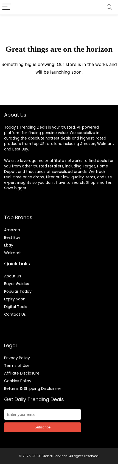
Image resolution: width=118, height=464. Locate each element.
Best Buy (12, 237)
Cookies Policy (17, 381)
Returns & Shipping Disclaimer (32, 388)
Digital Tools (15, 306)
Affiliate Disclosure (22, 373)
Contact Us (15, 314)
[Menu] (6, 7)
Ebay (8, 245)
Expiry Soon (15, 299)
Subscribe (42, 427)
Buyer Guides (16, 283)
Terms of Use (17, 365)
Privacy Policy (17, 358)
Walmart (12, 253)
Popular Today (18, 291)
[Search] (109, 7)
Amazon (12, 230)
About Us (12, 276)
